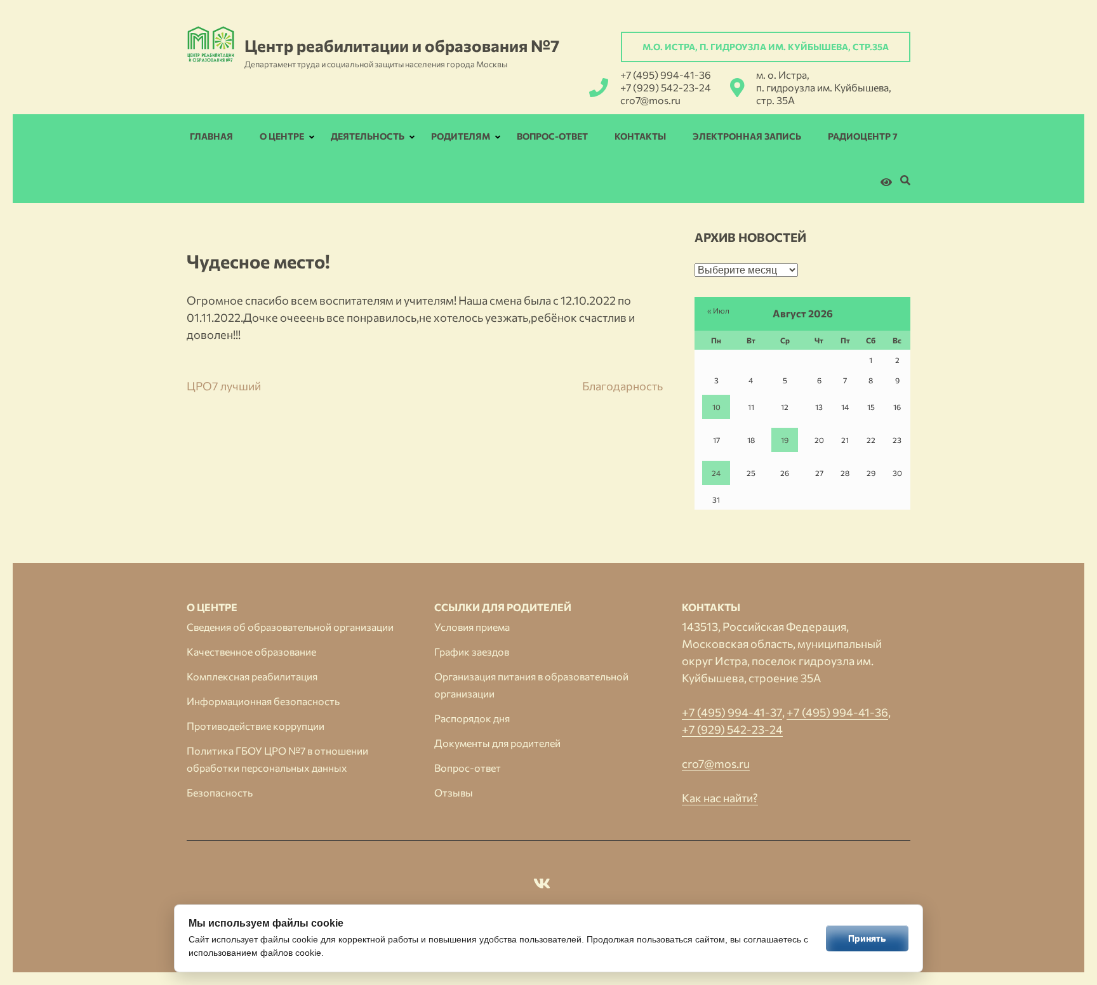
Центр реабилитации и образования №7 (401, 45)
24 (716, 472)
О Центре (282, 136)
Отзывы (453, 792)
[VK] (541, 885)
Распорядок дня (472, 718)
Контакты (640, 136)
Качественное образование (251, 651)
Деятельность (367, 136)
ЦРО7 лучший (224, 386)
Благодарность (622, 386)
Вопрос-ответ (552, 136)
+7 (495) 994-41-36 (665, 75)
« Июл (718, 310)
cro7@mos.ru (650, 100)
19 (784, 439)
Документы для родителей (497, 743)
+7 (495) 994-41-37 (732, 712)
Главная (211, 136)
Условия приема (472, 627)
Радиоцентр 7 (863, 136)
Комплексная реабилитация (252, 676)
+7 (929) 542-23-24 (665, 87)
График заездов (471, 651)
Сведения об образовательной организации (290, 627)
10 (716, 406)
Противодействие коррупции (255, 726)
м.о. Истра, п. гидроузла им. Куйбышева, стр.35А (765, 46)
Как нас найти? (720, 798)
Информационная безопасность (263, 701)
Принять (867, 938)
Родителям (460, 136)
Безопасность (220, 792)
